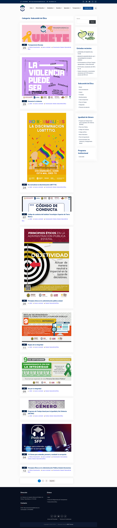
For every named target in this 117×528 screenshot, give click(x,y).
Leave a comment (46, 47)
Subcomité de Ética (61, 103)
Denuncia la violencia (35, 101)
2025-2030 (81, 156)
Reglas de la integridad (35, 345)
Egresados (66, 8)
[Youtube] (89, 2)
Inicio (31, 8)
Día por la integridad (34, 388)
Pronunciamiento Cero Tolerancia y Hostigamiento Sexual (85, 141)
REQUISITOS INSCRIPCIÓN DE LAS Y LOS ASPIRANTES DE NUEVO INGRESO (86, 58)
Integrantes (81, 104)
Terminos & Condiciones (65, 519)
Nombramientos (83, 97)
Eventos (55, 219)
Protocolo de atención (84, 107)
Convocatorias (63, 457)
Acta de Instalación (83, 89)
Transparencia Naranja (35, 45)
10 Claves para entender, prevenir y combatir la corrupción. (47, 454)
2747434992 (25, 1)
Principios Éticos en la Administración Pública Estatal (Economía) (49, 468)
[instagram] (92, 2)
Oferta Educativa (40, 8)
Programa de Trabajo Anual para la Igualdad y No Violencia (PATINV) (86, 122)
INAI (49, 497)
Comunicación (56, 47)
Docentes (58, 8)
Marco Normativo (83, 134)
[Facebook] (83, 2)
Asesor (80, 92)
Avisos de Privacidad (52, 519)
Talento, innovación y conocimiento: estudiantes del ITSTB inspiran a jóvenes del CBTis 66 (86, 73)
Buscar (78, 18)
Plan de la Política (83, 127)
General (62, 47)
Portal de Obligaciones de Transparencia (57, 499)
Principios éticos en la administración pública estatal (45, 301)
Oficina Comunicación (34, 47)
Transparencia (76, 8)
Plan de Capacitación (84, 137)
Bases (80, 87)
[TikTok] (95, 2)
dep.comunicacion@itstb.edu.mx (38, 1)
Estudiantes (50, 8)
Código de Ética (83, 132)
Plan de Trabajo (83, 102)
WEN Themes (70, 524)
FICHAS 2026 (88, 8)
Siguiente (52, 481)
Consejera (81, 94)
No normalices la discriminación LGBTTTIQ (42, 185)
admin (30, 103)
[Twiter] (86, 2)
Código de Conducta (84, 129)
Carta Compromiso (83, 99)
